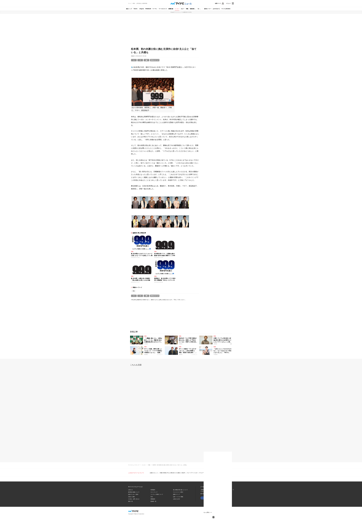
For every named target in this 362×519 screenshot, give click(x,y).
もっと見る (206, 512)
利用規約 (153, 489)
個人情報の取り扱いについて (180, 489)
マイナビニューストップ (133, 464)
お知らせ (130, 489)
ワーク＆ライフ (163, 8)
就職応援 (170, 8)
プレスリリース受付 (178, 492)
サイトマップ (154, 492)
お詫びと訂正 (176, 499)
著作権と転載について (133, 492)
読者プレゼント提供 (133, 494)
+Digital (141, 8)
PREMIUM (148, 8)
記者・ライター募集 (178, 496)
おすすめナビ (216, 8)
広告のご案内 (131, 496)
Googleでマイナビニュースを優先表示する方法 (181, 12)
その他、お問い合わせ (133, 499)
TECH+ (135, 8)
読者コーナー (207, 8)
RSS (152, 496)
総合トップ (129, 8)
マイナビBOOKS (225, 8)
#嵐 (134, 291)
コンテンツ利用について (157, 494)
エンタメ (177, 8)
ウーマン (155, 8)
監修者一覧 (153, 501)
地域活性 (192, 8)
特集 (187, 8)
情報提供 (153, 499)
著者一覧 (130, 501)
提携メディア (176, 494)
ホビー (182, 8)
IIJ (198, 8)
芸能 (149, 464)
